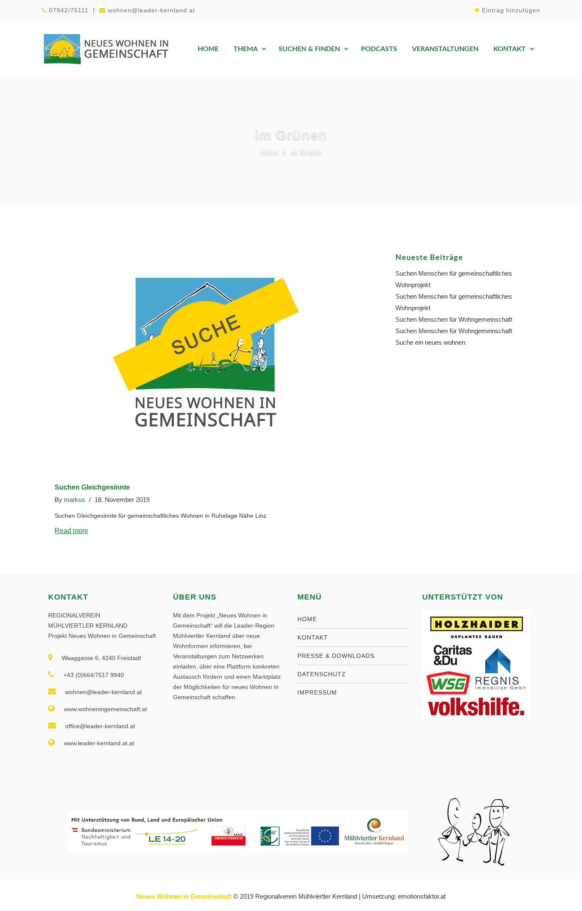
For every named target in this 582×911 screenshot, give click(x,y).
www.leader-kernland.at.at (99, 743)
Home (208, 49)
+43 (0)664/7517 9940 (93, 675)
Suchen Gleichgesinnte (92, 487)
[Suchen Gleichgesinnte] (206, 354)
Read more (71, 530)
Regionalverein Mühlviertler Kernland (306, 896)
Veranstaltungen (445, 49)
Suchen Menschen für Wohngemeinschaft (453, 319)
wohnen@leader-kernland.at (151, 10)
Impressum (317, 692)
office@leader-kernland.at (100, 726)
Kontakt (509, 49)
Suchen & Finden (309, 49)
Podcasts (379, 49)
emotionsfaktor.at (422, 896)
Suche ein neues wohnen (430, 342)
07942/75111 (69, 10)
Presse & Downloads (336, 655)
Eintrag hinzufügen (511, 10)
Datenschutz (321, 674)
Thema (245, 49)
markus (74, 499)
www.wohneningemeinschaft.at (105, 709)
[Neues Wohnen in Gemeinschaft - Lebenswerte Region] (106, 48)
